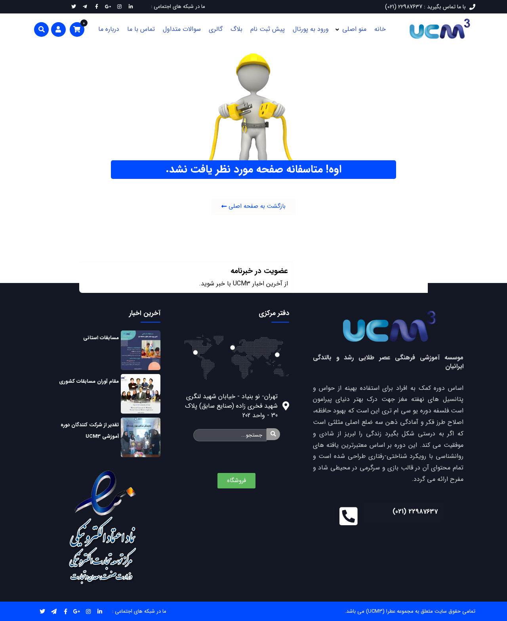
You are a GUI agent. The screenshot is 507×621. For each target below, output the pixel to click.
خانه (380, 29)
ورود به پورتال (311, 29)
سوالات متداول (182, 29)
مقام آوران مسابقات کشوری (89, 381)
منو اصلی (354, 29)
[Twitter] (42, 611)
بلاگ (236, 29)
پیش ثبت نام (267, 29)
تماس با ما (141, 29)
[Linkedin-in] (100, 611)
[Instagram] (88, 611)
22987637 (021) (415, 512)
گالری (216, 29)
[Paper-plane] (54, 611)
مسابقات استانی (101, 338)
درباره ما (108, 29)
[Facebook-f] (65, 611)
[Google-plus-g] (77, 611)
